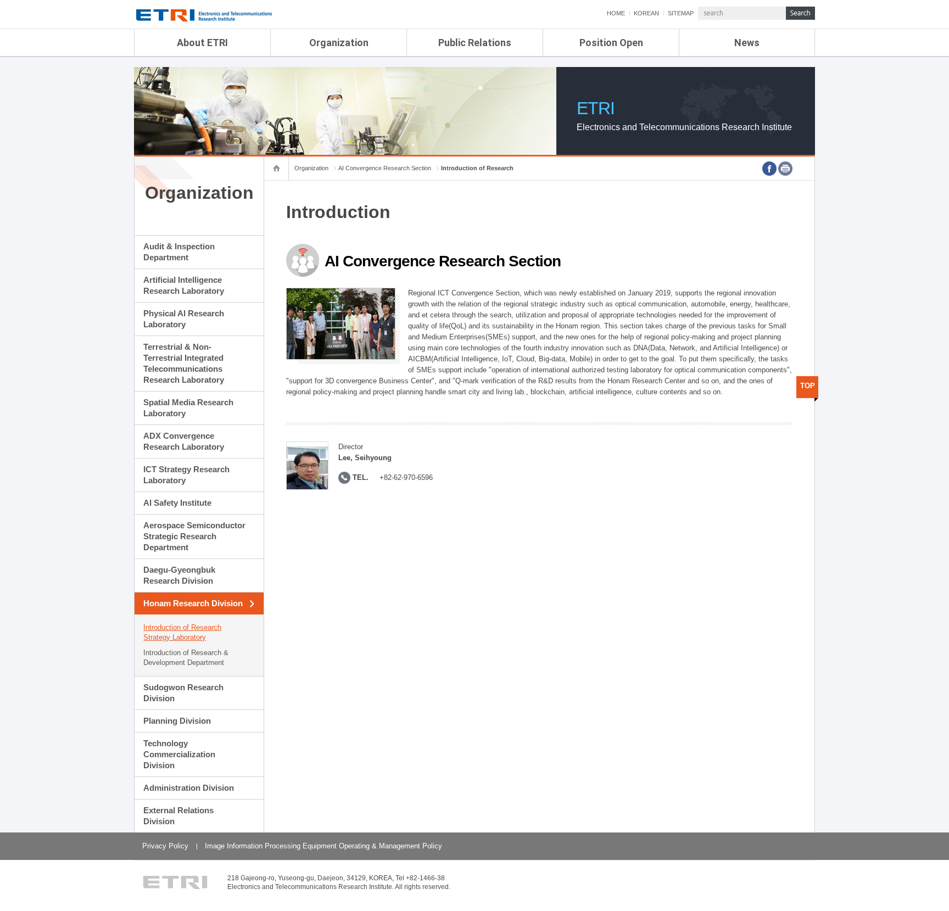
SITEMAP (681, 13)
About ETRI (202, 42)
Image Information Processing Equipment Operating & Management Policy (323, 846)
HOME (616, 13)
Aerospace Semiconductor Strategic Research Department (194, 536)
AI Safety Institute (177, 502)
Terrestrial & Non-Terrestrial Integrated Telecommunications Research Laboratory (183, 363)
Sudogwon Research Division (183, 693)
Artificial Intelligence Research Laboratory (183, 285)
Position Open (611, 42)
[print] (785, 168)
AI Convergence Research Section (384, 168)
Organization (339, 42)
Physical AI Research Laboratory (183, 319)
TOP (807, 386)
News (747, 42)
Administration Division (188, 787)
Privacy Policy (165, 846)
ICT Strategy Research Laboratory (186, 475)
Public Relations (474, 42)
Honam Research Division (193, 603)
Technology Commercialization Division (179, 754)
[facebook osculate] (769, 168)
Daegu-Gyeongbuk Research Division (179, 575)
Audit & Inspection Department (179, 252)
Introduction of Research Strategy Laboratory (182, 632)
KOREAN (646, 13)
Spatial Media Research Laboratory (188, 408)
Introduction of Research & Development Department (185, 658)
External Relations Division (178, 816)
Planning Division (177, 720)
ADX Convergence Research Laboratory (183, 441)
